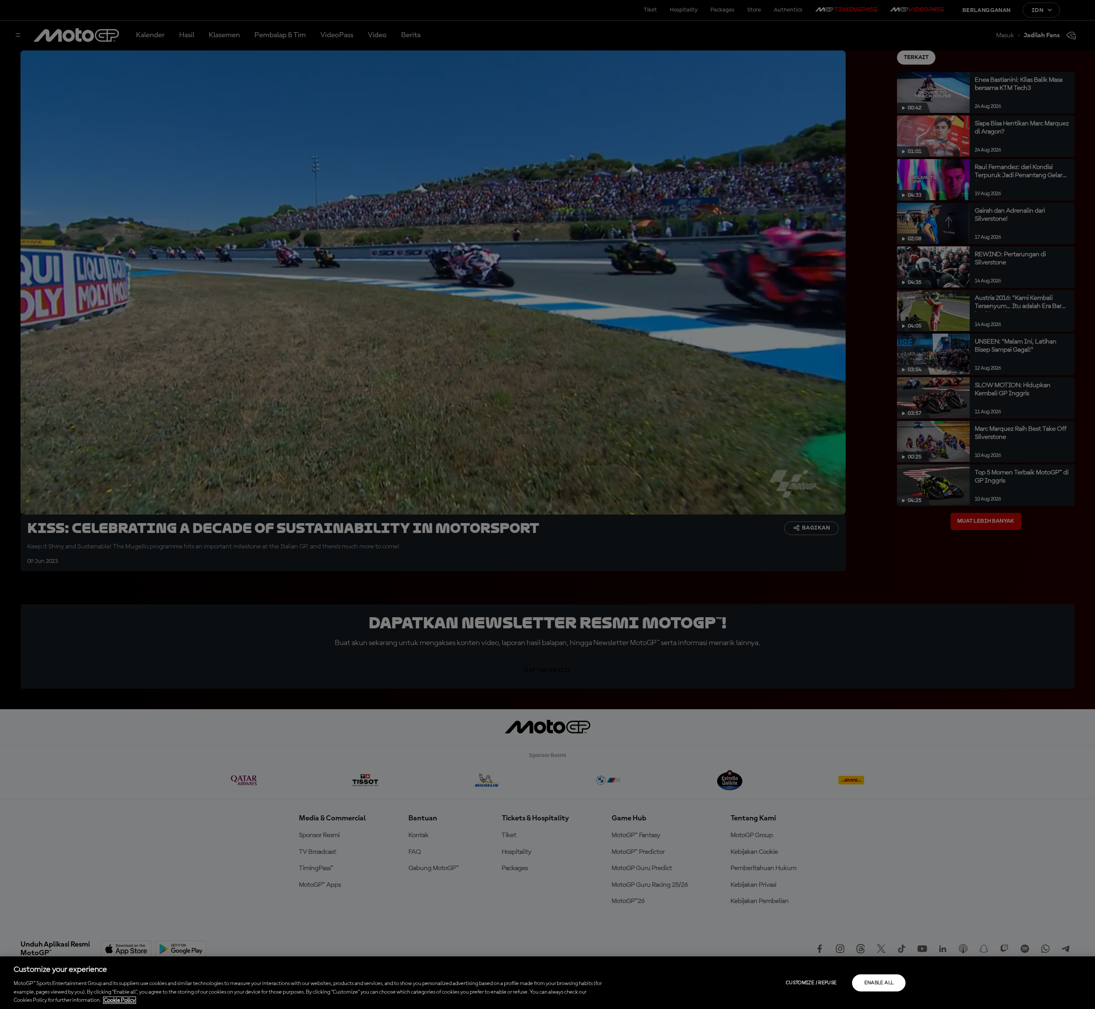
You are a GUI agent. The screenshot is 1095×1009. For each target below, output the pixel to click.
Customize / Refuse (811, 982)
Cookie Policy (119, 1000)
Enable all (879, 982)
